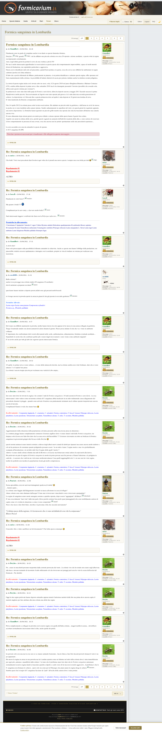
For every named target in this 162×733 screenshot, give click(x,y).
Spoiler (12, 142)
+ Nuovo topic (114, 21)
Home (4, 21)
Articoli (33, 21)
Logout (147, 21)
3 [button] (96, 38)
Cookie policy (24, 730)
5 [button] (107, 38)
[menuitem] (100, 710)
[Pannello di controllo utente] (135, 21)
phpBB (59, 714)
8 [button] (114, 38)
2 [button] (91, 38)
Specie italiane (14, 21)
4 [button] (102, 38)
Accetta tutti (135, 728)
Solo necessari (121, 728)
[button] (82, 38)
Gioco (56, 21)
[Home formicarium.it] (81, 8)
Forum (48, 21)
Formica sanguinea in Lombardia (28, 31)
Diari (41, 21)
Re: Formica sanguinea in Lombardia (27, 151)
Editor (140, 21)
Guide (25, 21)
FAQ (153, 21)
